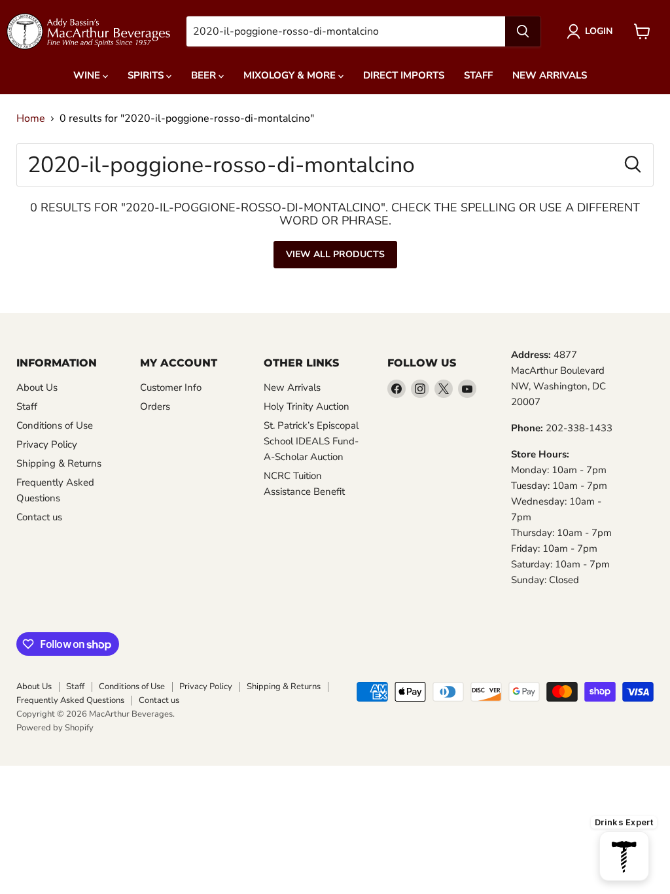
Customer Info (171, 387)
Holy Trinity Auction (306, 406)
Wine (88, 75)
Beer (205, 75)
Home (30, 118)
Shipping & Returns (58, 463)
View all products (335, 254)
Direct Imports (403, 75)
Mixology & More (290, 75)
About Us (37, 387)
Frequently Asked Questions (70, 700)
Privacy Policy (46, 444)
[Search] (522, 31)
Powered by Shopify (55, 728)
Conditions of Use (54, 425)
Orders (155, 406)
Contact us (39, 517)
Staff (478, 75)
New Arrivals (549, 75)
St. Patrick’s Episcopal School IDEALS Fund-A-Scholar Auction (311, 441)
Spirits (147, 75)
